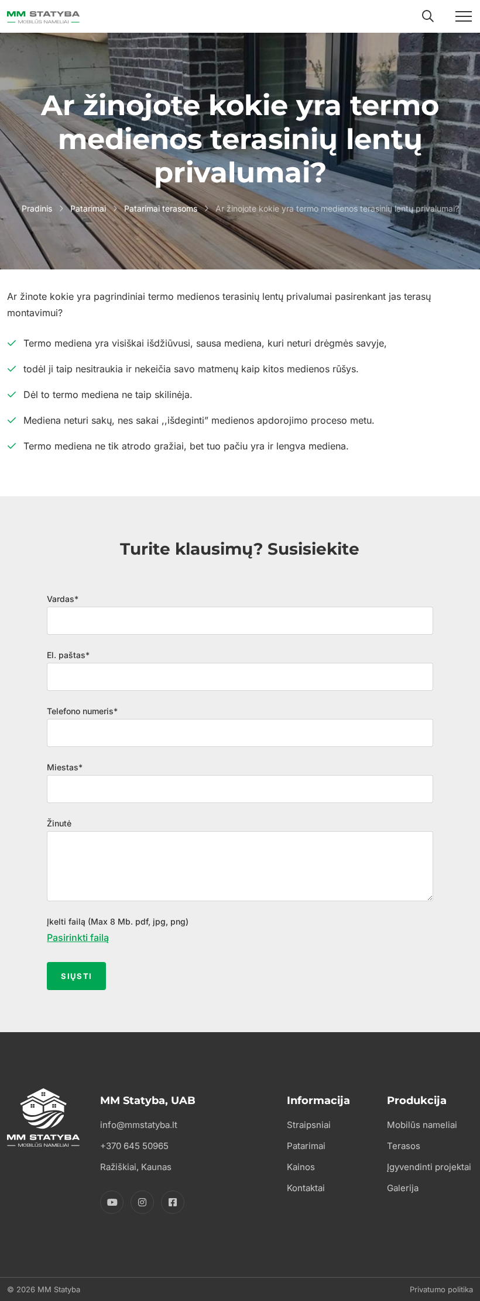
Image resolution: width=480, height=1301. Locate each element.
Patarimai (88, 208)
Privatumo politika (441, 1289)
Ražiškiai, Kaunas (136, 1166)
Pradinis (37, 208)
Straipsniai (309, 1124)
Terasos (403, 1145)
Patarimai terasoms (160, 208)
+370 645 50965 (134, 1145)
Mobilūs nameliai (422, 1124)
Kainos (301, 1166)
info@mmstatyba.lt (138, 1124)
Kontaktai (306, 1187)
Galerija (403, 1187)
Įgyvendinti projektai (429, 1166)
